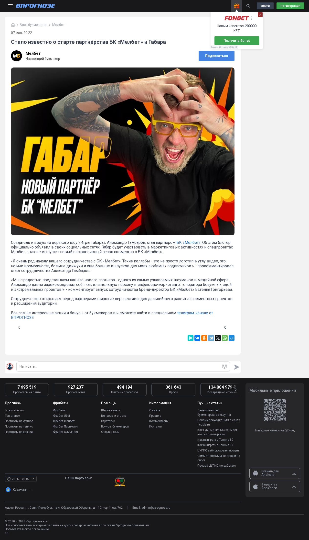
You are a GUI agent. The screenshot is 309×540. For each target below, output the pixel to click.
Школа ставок (111, 410)
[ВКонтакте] (197, 338)
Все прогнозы (14, 410)
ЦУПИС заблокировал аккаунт (218, 450)
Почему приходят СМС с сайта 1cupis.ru (218, 422)
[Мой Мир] (231, 338)
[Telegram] (211, 338)
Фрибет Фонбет (64, 421)
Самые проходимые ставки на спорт (218, 458)
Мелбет (33, 53)
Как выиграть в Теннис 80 (215, 439)
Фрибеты (59, 410)
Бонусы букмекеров (115, 426)
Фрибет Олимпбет (65, 432)
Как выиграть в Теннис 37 (215, 445)
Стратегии (108, 421)
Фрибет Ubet (61, 415)
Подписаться (216, 56)
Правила (155, 415)
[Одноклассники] (204, 338)
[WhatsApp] (225, 338)
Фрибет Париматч (65, 426)
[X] (218, 338)
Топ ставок (12, 415)
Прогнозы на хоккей (19, 432)
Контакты (155, 426)
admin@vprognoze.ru (155, 507)
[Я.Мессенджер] (190, 338)
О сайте (154, 410)
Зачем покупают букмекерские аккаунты (214, 412)
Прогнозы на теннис (19, 426)
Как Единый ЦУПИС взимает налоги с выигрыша (217, 432)
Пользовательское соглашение (27, 529)
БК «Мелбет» (188, 242)
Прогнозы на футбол (19, 421)
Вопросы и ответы (114, 415)
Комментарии (159, 421)
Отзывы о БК (110, 432)
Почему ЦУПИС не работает (216, 465)
